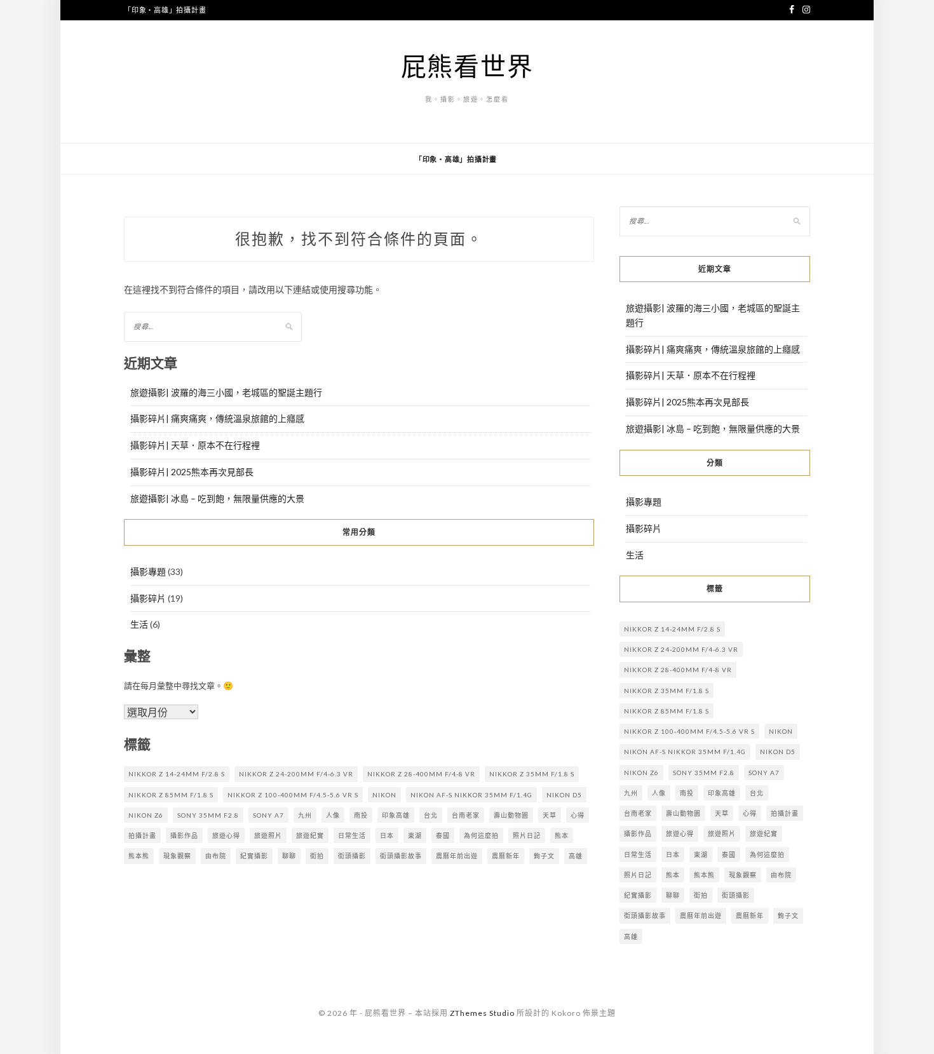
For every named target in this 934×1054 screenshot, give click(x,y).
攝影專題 (148, 571)
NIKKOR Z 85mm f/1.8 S (170, 795)
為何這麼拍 (481, 835)
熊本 (562, 835)
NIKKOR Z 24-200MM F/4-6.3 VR (296, 774)
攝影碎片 (148, 598)
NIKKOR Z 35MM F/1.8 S (531, 774)
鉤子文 (544, 856)
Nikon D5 (564, 795)
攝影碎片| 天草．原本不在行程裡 (195, 445)
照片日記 (527, 835)
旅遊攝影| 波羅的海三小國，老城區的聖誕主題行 (226, 392)
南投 (361, 815)
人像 (333, 815)
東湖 (415, 835)
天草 (550, 815)
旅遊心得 (226, 835)
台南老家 (466, 815)
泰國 (443, 835)
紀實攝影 (254, 856)
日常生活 (352, 835)
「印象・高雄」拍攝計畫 (165, 10)
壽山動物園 (511, 815)
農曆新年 (506, 856)
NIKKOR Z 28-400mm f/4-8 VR (421, 774)
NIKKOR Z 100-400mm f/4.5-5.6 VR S (292, 795)
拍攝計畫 (142, 835)
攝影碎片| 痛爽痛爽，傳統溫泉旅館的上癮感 (217, 418)
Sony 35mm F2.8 (208, 815)
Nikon (384, 795)
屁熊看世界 (467, 66)
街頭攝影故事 (401, 856)
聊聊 (289, 856)
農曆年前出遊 (457, 856)
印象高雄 (396, 815)
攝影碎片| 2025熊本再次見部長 (192, 471)
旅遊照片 (268, 835)
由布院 (215, 856)
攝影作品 (184, 835)
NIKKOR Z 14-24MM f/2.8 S (176, 774)
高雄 (576, 856)
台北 (431, 815)
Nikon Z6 (145, 815)
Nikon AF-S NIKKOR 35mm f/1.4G (471, 795)
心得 (578, 815)
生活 (139, 624)
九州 (305, 815)
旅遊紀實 (310, 835)
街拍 (317, 856)
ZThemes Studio (482, 1013)
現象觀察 (177, 856)
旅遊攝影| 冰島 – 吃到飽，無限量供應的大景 (217, 498)
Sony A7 (268, 815)
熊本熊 (138, 856)
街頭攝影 (352, 856)
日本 (387, 835)
